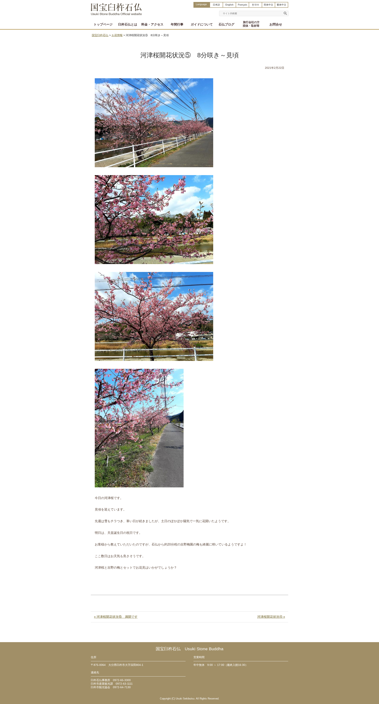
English (229, 4)
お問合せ (275, 24)
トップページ (103, 24)
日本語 (216, 4)
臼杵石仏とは (127, 24)
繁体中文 (281, 4)
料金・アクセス (152, 24)
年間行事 (177, 24)
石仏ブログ (226, 24)
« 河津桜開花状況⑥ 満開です (116, 616)
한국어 (255, 4)
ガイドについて (202, 24)
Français (242, 4)
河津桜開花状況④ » (271, 616)
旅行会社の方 (251, 24)
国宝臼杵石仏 (116, 7)
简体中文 (268, 4)
